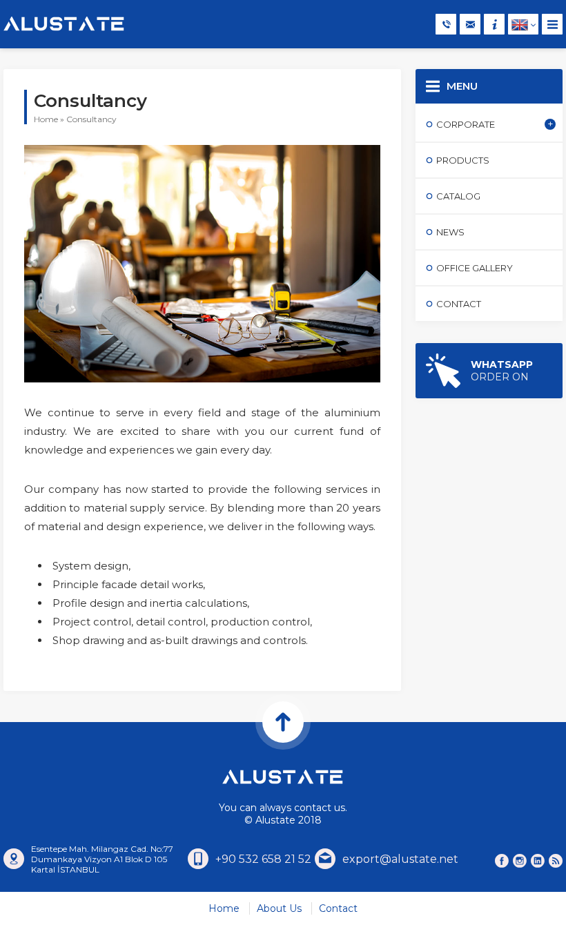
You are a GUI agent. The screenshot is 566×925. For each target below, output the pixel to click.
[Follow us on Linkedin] (538, 861)
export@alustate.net (400, 859)
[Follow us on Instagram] (520, 861)
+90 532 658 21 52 (263, 859)
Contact (338, 908)
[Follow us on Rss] (556, 861)
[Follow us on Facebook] (502, 861)
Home (46, 119)
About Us (279, 908)
